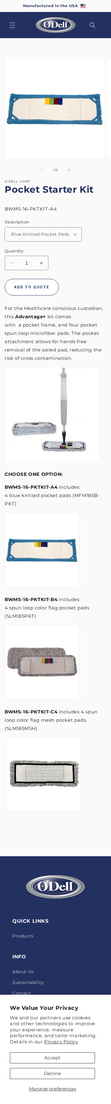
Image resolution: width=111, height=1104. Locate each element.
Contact (21, 993)
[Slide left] (42, 170)
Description (17, 221)
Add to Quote (31, 287)
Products (23, 936)
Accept (52, 1058)
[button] (12, 25)
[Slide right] (69, 170)
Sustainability (28, 982)
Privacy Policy (61, 1042)
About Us (23, 971)
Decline (52, 1073)
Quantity (14, 250)
